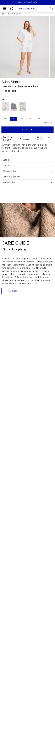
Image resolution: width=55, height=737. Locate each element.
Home (4, 14)
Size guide (48, 122)
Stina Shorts (14, 14)
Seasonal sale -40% (27, 2)
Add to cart (27, 130)
